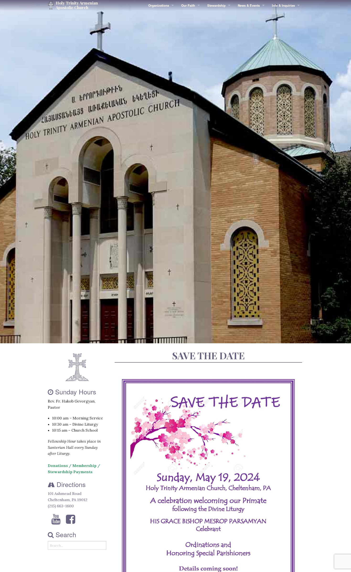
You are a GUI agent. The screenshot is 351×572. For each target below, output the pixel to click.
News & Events (249, 5)
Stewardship (216, 5)
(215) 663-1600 (61, 505)
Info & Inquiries (283, 5)
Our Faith (188, 5)
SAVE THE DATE (208, 355)
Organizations (158, 5)
